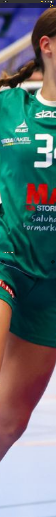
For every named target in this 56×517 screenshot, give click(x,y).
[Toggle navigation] (51, 5)
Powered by (47, 1)
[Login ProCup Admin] (8, 1)
